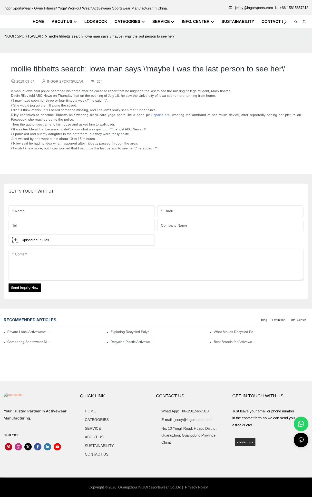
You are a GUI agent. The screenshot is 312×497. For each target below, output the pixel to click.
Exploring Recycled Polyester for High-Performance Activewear (131, 332)
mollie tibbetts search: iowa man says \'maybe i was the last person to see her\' (112, 36)
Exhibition (278, 320)
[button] (285, 21)
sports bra (162, 115)
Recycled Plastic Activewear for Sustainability (131, 342)
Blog (264, 320)
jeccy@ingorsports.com (254, 8)
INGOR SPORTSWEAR (23, 36)
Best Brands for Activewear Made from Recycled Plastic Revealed (235, 342)
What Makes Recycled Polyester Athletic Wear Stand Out (235, 332)
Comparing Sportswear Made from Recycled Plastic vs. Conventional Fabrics (28, 342)
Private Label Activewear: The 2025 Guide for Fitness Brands (30, 332)
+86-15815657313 (294, 8)
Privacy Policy (196, 487)
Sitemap (217, 487)
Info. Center (298, 320)
